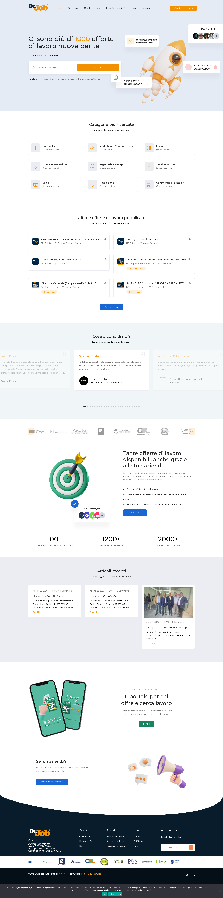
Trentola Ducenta (66, 243)
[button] (183, 8)
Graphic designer (58, 79)
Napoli (169, 263)
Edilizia (48, 243)
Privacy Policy (140, 846)
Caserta (77, 243)
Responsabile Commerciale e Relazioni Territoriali (156, 259)
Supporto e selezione (116, 841)
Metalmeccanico (137, 287)
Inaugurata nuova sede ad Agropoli (167, 627)
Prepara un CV (85, 841)
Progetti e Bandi (114, 8)
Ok (104, 894)
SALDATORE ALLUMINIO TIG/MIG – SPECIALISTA (155, 283)
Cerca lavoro (98, 67)
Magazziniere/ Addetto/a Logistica (61, 259)
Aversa (146, 243)
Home (59, 8)
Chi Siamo (73, 8)
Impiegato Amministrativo (142, 239)
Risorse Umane (51, 287)
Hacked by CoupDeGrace (48, 596)
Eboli (162, 287)
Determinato (49, 292)
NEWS (54, 591)
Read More (38, 612)
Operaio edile (74, 79)
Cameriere (98, 79)
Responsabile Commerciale (142, 263)
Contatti (146, 8)
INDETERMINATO (136, 268)
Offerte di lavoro (92, 8)
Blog (133, 8)
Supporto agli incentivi (117, 846)
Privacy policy (115, 894)
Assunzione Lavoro (115, 836)
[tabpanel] (111, 370)
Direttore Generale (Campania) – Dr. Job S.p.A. (69, 283)
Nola (164, 263)
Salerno (155, 287)
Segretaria (87, 79)
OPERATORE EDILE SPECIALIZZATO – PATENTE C (70, 239)
